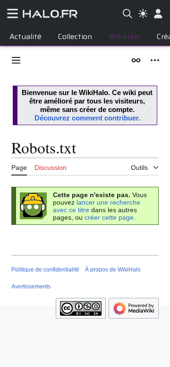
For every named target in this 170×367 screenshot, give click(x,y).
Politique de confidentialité (45, 269)
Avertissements (31, 286)
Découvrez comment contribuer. (87, 118)
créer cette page (109, 217)
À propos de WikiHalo (113, 269)
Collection (75, 36)
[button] (16, 60)
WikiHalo (124, 36)
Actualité (25, 36)
